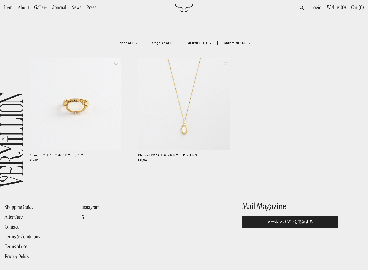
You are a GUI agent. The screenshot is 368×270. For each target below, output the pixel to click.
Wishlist (336, 7)
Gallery (40, 7)
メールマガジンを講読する (290, 221)
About (23, 7)
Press (91, 7)
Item (8, 7)
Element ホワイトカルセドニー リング (56, 155)
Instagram (91, 207)
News (76, 7)
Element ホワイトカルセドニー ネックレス (168, 155)
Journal (59, 7)
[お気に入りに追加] (116, 63)
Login (316, 7)
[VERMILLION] (184, 10)
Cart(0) (357, 7)
